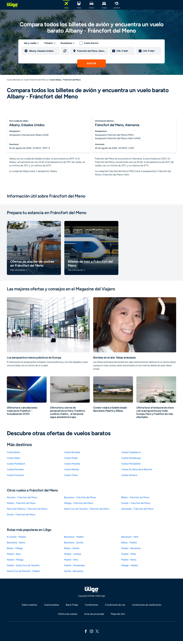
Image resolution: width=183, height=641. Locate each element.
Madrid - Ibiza (14, 554)
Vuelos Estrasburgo (131, 458)
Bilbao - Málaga (15, 548)
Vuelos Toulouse (15, 475)
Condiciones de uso (115, 604)
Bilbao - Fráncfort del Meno (135, 497)
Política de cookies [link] (67, 614)
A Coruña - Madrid (16, 536)
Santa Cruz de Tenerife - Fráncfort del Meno (86, 508)
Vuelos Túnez (71, 475)
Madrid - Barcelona (131, 548)
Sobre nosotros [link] (29, 604)
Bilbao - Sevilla (71, 548)
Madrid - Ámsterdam (74, 565)
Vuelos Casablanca (131, 452)
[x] (97, 631)
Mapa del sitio (118, 614)
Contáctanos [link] (91, 604)
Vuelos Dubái (70, 458)
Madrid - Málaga (15, 559)
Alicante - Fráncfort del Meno (22, 497)
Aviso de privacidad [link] (94, 614)
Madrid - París (71, 559)
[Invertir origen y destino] (65, 51)
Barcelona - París (129, 536)
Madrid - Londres (72, 554)
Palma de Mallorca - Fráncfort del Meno (27, 508)
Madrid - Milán (128, 554)
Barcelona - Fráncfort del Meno (80, 497)
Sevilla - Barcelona (73, 571)
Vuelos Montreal (15, 469)
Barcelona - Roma (16, 542)
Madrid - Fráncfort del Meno (21, 503)
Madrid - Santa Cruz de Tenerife (23, 565)
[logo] (12, 5)
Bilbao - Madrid (129, 542)
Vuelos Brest (13, 452)
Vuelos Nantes (71, 469)
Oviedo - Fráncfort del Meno (135, 503)
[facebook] (86, 631)
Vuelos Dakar (13, 458)
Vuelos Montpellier (131, 463)
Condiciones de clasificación (146, 604)
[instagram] (91, 631)
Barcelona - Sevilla (73, 542)
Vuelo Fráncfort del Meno (35, 80)
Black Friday (72, 604)
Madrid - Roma (128, 559)
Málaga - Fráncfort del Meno (78, 503)
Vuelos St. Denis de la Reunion (136, 469)
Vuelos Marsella (72, 463)
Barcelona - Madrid (73, 536)
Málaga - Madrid (129, 565)
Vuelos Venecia (129, 475)
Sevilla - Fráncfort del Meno (21, 514)
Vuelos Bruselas (72, 452)
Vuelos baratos (51, 604)
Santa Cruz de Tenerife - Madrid (23, 571)
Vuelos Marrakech (16, 463)
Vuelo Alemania (14, 80)
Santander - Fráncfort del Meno (137, 508)
